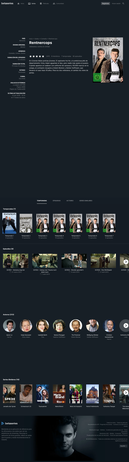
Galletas (102, 430)
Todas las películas (122, 422)
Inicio (31, 39)
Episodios (56, 200)
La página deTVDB (19, 85)
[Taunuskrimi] (42, 393)
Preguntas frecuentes (106, 424)
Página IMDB (21, 87)
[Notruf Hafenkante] (92, 393)
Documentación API (93, 424)
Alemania (22, 40)
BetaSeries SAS (104, 433)
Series (37, 39)
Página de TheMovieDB (17, 89)
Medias (112, 433)
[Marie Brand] (59, 393)
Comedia (44, 39)
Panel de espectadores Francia (118, 435)
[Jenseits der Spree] (9, 393)
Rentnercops (53, 39)
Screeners (118, 433)
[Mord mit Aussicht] (76, 393)
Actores (70, 200)
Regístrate (105, 3)
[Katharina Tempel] (109, 393)
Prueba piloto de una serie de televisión (98, 435)
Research (124, 433)
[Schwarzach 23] (26, 393)
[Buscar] (123, 3)
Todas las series (111, 422)
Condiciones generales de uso (114, 430)
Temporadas (42, 200)
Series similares (85, 200)
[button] (9, 329)
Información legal (94, 430)
